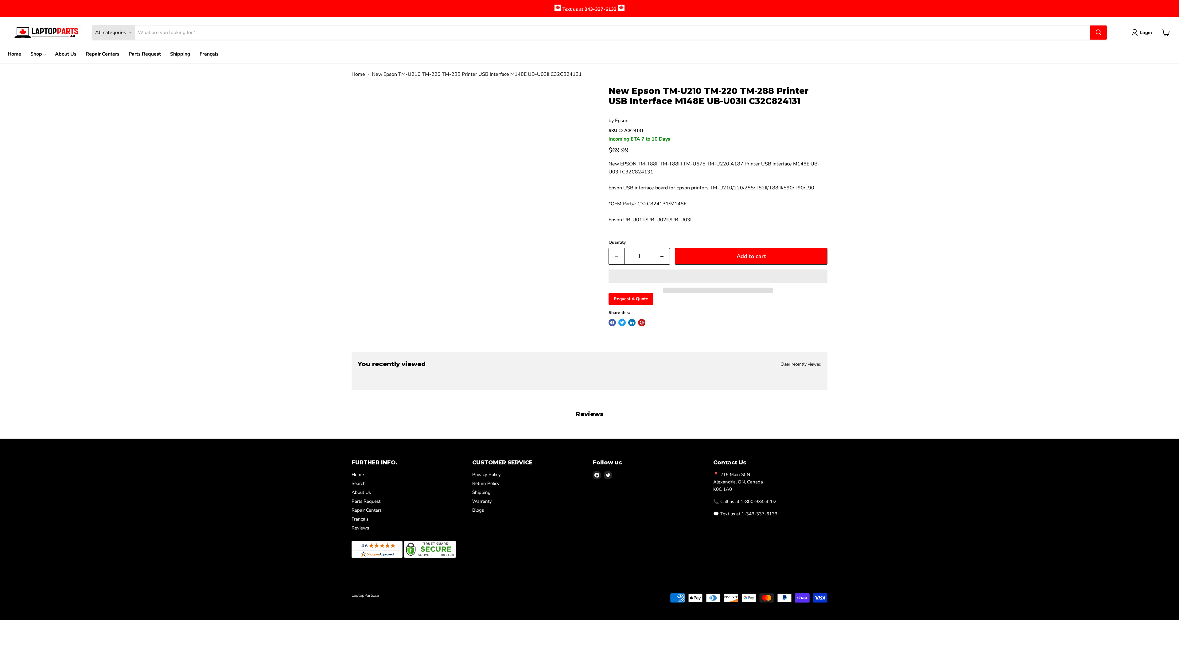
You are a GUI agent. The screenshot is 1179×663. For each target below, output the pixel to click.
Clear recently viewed (800, 364)
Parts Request (145, 54)
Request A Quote (631, 299)
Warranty (482, 501)
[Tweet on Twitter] (622, 322)
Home (14, 54)
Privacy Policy (486, 474)
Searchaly (387, 602)
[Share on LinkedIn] (632, 322)
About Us (65, 54)
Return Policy (486, 483)
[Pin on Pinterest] (641, 322)
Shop (36, 54)
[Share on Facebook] (612, 322)
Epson (621, 120)
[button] (718, 276)
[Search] (1098, 32)
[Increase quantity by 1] (662, 256)
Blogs (478, 510)
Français (209, 54)
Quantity (617, 242)
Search (359, 483)
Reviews (360, 528)
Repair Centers (102, 54)
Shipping (180, 54)
